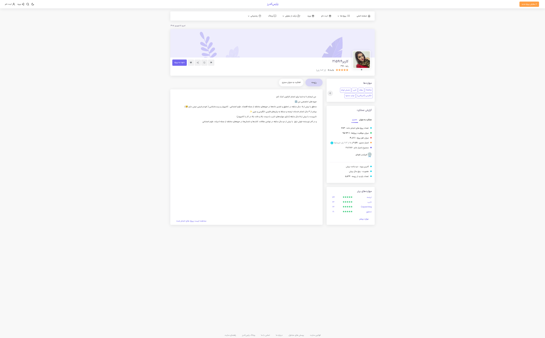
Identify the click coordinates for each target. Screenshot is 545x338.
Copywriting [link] (366, 206)
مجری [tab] (354, 119)
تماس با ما (265, 335)
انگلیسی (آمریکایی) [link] (364, 95)
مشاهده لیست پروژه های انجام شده (191, 221)
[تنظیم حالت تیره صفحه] (32, 4)
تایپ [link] (354, 90)
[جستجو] (27, 4)
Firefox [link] (369, 90)
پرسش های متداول (296, 335)
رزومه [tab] (314, 82)
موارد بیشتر (364, 219)
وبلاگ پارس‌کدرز (248, 335)
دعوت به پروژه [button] (179, 62)
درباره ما (279, 335)
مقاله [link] (361, 90)
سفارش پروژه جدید (529, 4)
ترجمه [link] (369, 197)
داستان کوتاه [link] (345, 90)
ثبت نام (8, 4)
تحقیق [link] (369, 211)
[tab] (291, 82)
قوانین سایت (315, 335)
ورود (19, 4)
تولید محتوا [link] (350, 95)
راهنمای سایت (230, 335)
